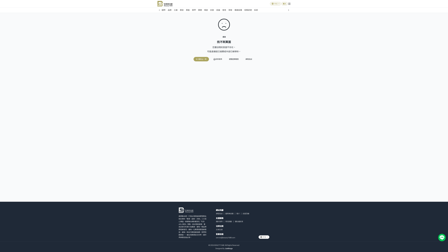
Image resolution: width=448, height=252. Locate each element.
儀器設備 (238, 10)
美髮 (188, 10)
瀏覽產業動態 (234, 59)
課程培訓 (248, 59)
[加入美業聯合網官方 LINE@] (442, 237)
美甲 (194, 10)
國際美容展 (229, 214)
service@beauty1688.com (225, 238)
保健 (230, 10)
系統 (256, 10)
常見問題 (228, 221)
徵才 (238, 214)
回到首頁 (219, 59)
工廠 (176, 10)
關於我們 (219, 221)
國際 (163, 10)
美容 (182, 10)
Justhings (229, 248)
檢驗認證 (248, 10)
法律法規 (219, 230)
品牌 (170, 10)
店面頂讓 (246, 214)
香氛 (224, 10)
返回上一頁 (202, 59)
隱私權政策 (239, 221)
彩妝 (212, 10)
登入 (284, 4)
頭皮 (206, 10)
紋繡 (218, 10)
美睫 (200, 10)
